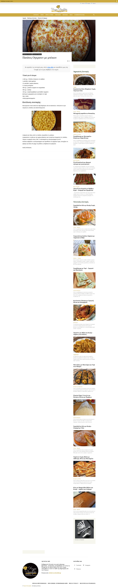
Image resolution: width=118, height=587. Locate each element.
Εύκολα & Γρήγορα (37, 54)
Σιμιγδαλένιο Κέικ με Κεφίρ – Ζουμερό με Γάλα (82, 427)
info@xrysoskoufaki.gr (55, 573)
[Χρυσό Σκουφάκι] (59, 9)
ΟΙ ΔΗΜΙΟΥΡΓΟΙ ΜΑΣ (79, 14)
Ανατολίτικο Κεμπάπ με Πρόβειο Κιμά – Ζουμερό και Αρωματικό (83, 189)
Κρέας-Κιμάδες (76, 160)
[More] (48, 156)
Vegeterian (76, 354)
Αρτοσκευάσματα (76, 290)
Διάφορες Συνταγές (77, 134)
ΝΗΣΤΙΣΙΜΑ (58, 14)
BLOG (71, 14)
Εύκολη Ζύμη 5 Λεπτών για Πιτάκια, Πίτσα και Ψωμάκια (82, 396)
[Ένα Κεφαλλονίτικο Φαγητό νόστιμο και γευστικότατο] (84, 153)
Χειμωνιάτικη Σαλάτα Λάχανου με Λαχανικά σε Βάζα (84, 237)
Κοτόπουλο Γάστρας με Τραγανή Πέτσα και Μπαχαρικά (83, 301)
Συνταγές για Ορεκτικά (77, 386)
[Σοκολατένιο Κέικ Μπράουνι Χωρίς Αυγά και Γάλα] (84, 79)
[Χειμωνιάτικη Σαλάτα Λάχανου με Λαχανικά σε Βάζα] (84, 248)
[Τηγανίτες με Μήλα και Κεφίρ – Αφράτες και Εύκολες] (84, 345)
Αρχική (24, 18)
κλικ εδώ (50, 67)
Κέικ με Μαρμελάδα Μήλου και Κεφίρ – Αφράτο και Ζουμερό (83, 488)
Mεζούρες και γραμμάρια (87, 583)
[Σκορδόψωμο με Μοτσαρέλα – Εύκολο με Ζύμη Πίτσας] (84, 127)
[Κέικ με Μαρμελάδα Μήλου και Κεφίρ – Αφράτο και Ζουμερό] (84, 500)
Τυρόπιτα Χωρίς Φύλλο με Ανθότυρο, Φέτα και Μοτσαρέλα (83, 457)
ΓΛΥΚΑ (42, 14)
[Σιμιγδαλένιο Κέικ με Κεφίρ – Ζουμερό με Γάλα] (84, 438)
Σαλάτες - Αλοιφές (77, 258)
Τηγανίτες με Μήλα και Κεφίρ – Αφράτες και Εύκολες (83, 333)
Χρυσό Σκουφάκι (27, 585)
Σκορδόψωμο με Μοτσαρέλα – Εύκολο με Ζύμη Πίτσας (82, 137)
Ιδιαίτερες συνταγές (32, 18)
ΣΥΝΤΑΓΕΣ (36, 14)
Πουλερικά (75, 322)
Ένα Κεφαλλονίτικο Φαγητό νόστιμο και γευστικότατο (82, 163)
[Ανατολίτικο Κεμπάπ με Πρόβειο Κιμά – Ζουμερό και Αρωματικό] (84, 179)
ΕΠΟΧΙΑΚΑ (65, 14)
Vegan (74, 87)
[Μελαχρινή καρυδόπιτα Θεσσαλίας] (84, 104)
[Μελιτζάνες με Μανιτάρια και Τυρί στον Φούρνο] (84, 377)
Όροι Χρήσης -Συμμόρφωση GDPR (58, 583)
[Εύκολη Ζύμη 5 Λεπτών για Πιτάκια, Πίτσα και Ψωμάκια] (84, 407)
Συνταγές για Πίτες (77, 479)
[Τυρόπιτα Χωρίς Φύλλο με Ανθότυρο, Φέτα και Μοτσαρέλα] (84, 469)
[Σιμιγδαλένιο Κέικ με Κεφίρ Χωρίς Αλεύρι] (84, 217)
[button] (93, 15)
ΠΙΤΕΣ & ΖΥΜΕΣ (49, 14)
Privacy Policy (73, 583)
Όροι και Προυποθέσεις (39, 583)
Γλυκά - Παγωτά (76, 111)
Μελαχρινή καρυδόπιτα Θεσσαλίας (84, 113)
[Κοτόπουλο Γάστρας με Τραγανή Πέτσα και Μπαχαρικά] (84, 313)
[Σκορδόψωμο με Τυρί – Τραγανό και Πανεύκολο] (84, 280)
